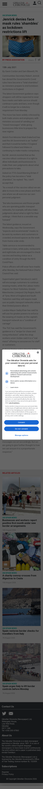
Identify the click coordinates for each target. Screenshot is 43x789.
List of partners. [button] (14, 403)
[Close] (37, 352)
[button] (21, 387)
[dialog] (21, 394)
